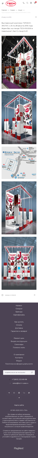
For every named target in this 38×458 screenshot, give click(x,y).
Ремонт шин (19, 338)
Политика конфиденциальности (19, 364)
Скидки (19, 309)
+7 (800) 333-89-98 (19, 379)
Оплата (19, 325)
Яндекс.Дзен (19, 393)
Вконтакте (9, 393)
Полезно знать (19, 347)
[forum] (24, 393)
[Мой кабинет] (31, 3)
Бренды (19, 312)
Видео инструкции (19, 341)
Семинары (19, 344)
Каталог (19, 305)
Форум (19, 361)
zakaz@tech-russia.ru (20, 383)
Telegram (19, 398)
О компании (19, 355)
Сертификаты (19, 315)
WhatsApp (29, 393)
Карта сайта (19, 405)
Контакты (19, 358)
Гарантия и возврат (19, 331)
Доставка (19, 328)
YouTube (14, 393)
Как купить (19, 322)
